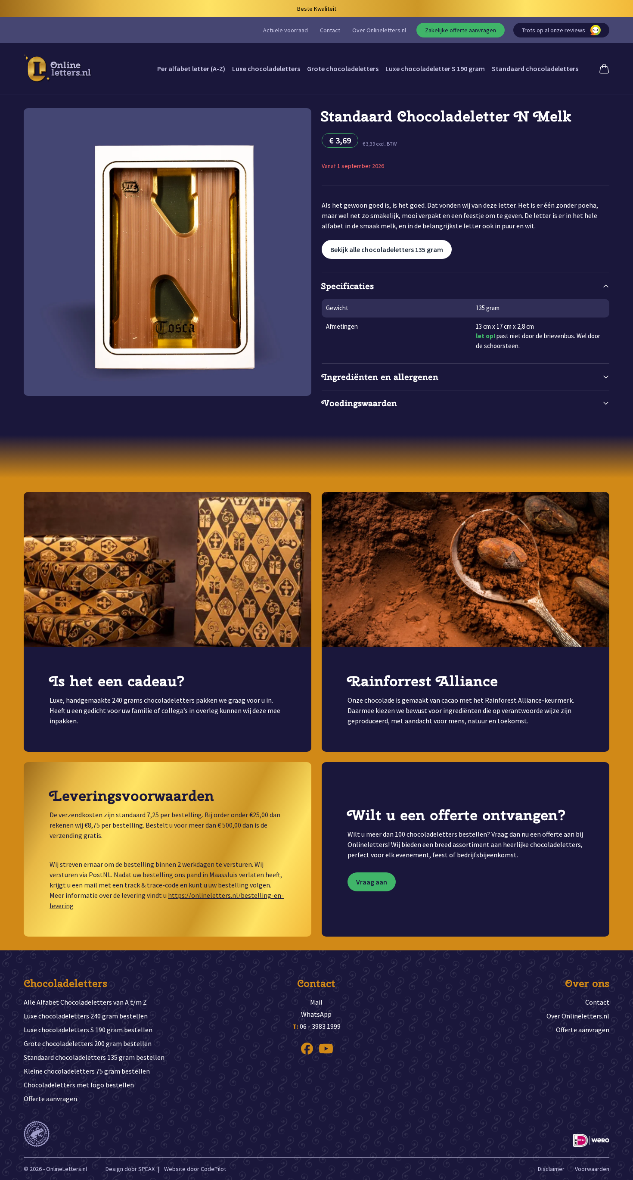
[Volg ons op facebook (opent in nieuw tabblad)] (307, 1048)
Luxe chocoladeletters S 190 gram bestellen (88, 1029)
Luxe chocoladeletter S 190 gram (435, 68)
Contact (330, 30)
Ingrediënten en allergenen (380, 377)
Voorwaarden (592, 1169)
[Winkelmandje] (604, 68)
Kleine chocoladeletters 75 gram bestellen (87, 1071)
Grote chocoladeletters (343, 68)
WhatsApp (316, 1014)
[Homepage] (58, 68)
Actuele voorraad (285, 30)
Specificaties (348, 286)
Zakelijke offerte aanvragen (460, 30)
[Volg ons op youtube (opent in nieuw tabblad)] (326, 1048)
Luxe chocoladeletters (266, 68)
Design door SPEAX (130, 1169)
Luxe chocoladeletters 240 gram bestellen (86, 1016)
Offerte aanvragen (50, 1098)
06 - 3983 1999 (316, 1026)
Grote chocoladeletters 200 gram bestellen (88, 1043)
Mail (316, 1002)
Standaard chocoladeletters (535, 68)
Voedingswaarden (359, 403)
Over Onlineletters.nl (379, 30)
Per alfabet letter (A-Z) (191, 68)
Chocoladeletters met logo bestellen (79, 1084)
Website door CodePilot (195, 1169)
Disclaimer (551, 1169)
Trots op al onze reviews (560, 30)
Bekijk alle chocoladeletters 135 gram (386, 249)
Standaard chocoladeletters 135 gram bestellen (94, 1057)
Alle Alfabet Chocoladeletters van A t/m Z (85, 1002)
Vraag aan (371, 882)
